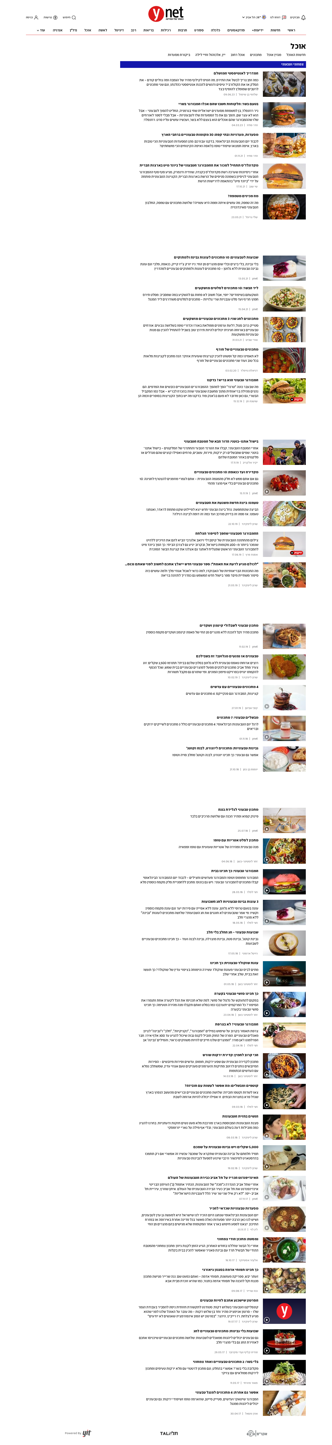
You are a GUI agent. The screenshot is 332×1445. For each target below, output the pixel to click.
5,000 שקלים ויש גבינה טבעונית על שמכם (225, 1147)
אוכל (298, 46)
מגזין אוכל (274, 55)
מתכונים (256, 55)
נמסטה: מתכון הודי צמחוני (237, 1239)
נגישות (48, 17)
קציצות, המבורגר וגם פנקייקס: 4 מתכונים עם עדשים (222, 693)
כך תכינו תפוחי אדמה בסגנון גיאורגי (230, 1270)
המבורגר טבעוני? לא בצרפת (236, 1024)
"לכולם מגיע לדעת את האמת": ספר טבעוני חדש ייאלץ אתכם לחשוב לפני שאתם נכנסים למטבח (185, 564)
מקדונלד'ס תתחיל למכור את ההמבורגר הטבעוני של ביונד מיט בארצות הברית (199, 165)
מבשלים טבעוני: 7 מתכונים (237, 717)
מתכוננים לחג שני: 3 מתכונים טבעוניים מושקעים (220, 319)
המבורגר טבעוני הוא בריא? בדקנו (232, 380)
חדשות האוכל (296, 55)
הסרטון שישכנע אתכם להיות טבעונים (229, 1300)
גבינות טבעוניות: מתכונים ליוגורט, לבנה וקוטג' (222, 748)
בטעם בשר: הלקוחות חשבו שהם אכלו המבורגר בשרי (218, 104)
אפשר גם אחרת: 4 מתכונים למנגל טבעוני (226, 1392)
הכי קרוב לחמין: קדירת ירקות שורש (230, 1055)
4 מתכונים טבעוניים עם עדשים (234, 687)
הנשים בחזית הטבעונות (240, 1116)
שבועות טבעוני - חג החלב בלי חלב (232, 932)
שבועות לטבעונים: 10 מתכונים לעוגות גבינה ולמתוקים (216, 257)
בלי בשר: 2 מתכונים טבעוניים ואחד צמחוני (225, 1362)
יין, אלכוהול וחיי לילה (210, 55)
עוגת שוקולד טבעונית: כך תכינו (234, 963)
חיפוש (66, 17)
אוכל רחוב (238, 55)
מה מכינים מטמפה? (243, 196)
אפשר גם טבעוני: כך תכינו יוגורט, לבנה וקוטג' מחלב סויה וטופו (215, 755)
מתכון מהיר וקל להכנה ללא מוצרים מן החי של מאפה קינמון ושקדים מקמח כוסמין (202, 632)
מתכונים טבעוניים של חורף (237, 349)
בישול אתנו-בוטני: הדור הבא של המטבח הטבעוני (221, 441)
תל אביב (250, 17)
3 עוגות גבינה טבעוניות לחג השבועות (229, 901)
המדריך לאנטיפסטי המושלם (236, 73)
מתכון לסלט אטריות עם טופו (235, 840)
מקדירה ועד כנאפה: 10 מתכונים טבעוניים (226, 472)
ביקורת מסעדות (179, 55)
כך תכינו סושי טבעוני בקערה (236, 993)
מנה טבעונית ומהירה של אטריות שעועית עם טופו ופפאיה (218, 847)
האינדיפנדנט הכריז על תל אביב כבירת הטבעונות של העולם (213, 1178)
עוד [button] (42, 30)
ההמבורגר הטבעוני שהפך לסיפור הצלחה (226, 533)
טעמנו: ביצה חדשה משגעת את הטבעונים (227, 503)
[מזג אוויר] (264, 19)
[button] (243, 17)
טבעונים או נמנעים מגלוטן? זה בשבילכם (227, 656)
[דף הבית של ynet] (166, 21)
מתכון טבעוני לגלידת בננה (238, 809)
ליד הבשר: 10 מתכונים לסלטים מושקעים (226, 288)
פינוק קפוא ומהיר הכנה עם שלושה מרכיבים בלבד (224, 816)
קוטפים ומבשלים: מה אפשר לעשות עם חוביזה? (221, 1085)
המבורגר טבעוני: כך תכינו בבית (234, 871)
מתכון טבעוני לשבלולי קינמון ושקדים (229, 625)
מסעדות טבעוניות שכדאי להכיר (233, 1208)
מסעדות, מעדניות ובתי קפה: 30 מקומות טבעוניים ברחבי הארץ (209, 134)
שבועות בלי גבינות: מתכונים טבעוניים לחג (226, 1331)
